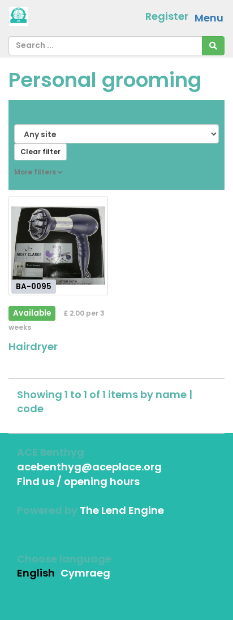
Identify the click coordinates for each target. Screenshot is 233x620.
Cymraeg (85, 573)
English (36, 573)
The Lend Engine (122, 510)
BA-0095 (33, 286)
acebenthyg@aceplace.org (89, 467)
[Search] (213, 45)
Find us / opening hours (78, 481)
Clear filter (40, 151)
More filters (36, 172)
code (30, 408)
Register (166, 16)
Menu (209, 18)
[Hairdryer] (58, 245)
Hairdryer (33, 346)
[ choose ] (73, 115)
